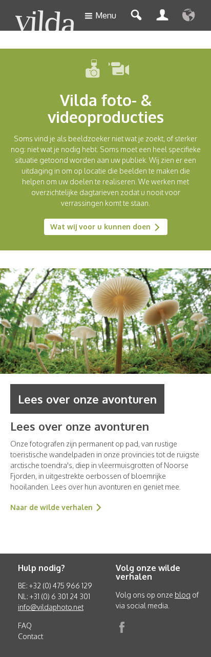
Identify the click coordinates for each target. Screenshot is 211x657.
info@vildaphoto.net (50, 607)
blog (183, 594)
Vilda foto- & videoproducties (106, 108)
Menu (105, 15)
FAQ (25, 625)
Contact (30, 636)
